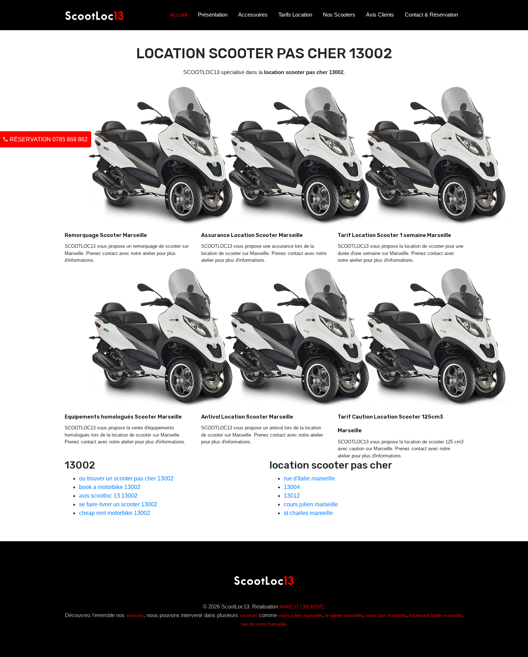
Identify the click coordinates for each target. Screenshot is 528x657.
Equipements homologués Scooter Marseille (123, 417)
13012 (292, 496)
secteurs (249, 615)
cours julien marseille (311, 504)
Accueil (178, 15)
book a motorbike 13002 (109, 487)
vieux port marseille (386, 615)
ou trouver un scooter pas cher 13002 (126, 478)
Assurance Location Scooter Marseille (252, 235)
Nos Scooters (339, 15)
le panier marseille (344, 615)
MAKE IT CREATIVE (301, 607)
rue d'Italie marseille (309, 478)
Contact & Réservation (431, 15)
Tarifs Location (295, 15)
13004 (292, 487)
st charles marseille (308, 513)
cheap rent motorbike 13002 (114, 513)
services (135, 615)
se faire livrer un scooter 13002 (118, 504)
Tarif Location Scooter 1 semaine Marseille (394, 235)
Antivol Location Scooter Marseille (247, 417)
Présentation (212, 15)
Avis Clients (380, 15)
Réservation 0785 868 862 (48, 139)
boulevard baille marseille (435, 615)
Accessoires (253, 15)
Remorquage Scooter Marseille (106, 235)
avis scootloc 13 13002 (108, 496)
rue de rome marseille (263, 624)
